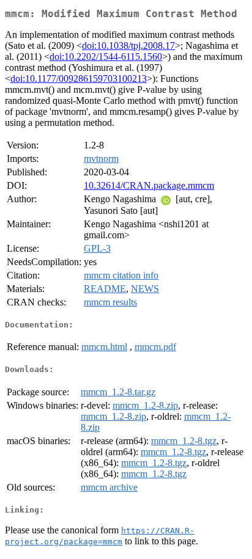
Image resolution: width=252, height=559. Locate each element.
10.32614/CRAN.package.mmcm (149, 185)
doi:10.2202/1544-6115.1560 (106, 56)
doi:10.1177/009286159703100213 (78, 78)
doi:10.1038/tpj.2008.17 (128, 45)
